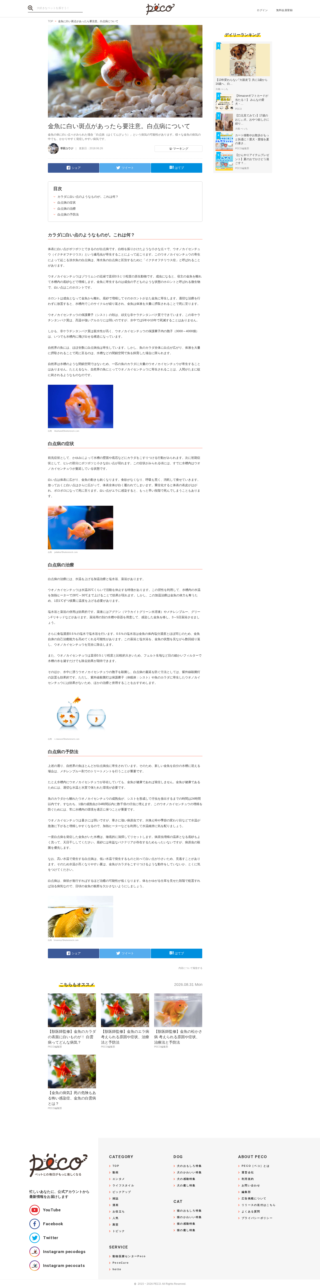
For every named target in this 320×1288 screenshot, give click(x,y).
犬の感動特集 (186, 1179)
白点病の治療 (66, 208)
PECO (160, 9)
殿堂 (116, 1224)
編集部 (246, 1192)
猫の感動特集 (186, 1223)
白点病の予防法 (68, 214)
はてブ (179, 167)
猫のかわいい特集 (189, 1217)
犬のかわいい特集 (189, 1172)
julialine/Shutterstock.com (66, 552)
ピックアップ (122, 1192)
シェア (76, 167)
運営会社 (248, 1172)
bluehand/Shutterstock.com (66, 431)
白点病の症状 (66, 202)
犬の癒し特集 (186, 1185)
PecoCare (121, 1262)
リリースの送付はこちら (259, 1205)
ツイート (128, 167)
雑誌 (116, 1198)
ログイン (262, 10)
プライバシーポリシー (257, 1218)
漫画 (116, 1205)
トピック (119, 1231)
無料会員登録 (284, 10)
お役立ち (119, 1211)
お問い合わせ (251, 1185)
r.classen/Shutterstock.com (66, 739)
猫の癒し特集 (186, 1230)
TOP (116, 1166)
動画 (116, 1172)
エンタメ (119, 1179)
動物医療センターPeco (129, 1256)
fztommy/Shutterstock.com (66, 940)
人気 (116, 1218)
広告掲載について (254, 1198)
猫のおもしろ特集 (189, 1210)
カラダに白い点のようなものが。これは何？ (87, 196)
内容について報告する (190, 968)
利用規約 (248, 1179)
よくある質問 (251, 1211)
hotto (117, 1269)
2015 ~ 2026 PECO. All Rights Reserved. (160, 1284)
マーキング (180, 148)
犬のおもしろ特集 (189, 1166)
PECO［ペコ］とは (256, 1166)
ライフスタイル (123, 1185)
